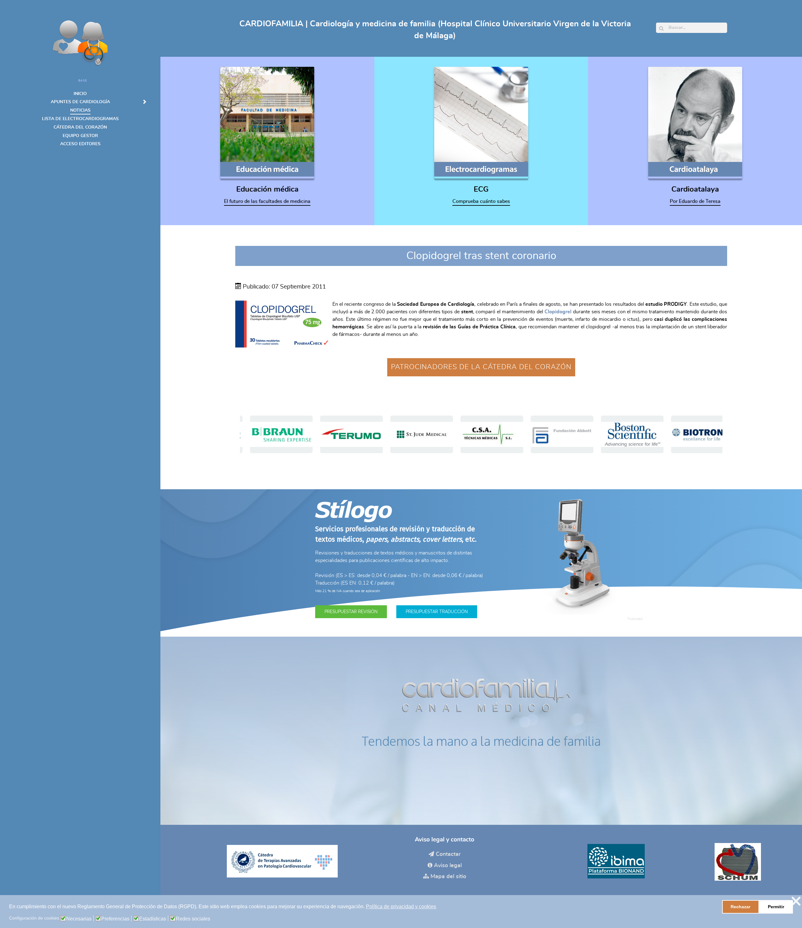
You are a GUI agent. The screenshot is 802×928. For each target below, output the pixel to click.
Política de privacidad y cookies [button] (401, 906)
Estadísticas (152, 918)
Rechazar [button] (740, 906)
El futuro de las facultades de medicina (267, 201)
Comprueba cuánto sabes (481, 201)
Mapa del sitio (448, 876)
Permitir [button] (776, 906)
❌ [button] (796, 901)
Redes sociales (193, 918)
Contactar (448, 854)
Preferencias (115, 918)
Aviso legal (448, 865)
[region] (481, 434)
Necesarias (78, 918)
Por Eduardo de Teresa (695, 201)
